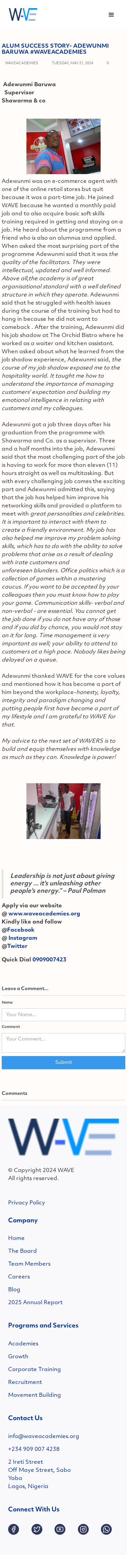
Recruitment (25, 1382)
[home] (21, 15)
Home (16, 1238)
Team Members (29, 1264)
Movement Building (34, 1395)
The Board (22, 1251)
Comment (11, 1027)
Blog (14, 1290)
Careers (19, 1277)
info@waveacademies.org (43, 1436)
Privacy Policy (26, 1203)
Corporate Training (34, 1369)
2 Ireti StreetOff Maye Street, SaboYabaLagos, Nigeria (39, 1474)
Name (7, 1003)
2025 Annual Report (35, 1303)
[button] (111, 15)
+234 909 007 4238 (34, 1449)
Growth (18, 1357)
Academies (23, 1344)
